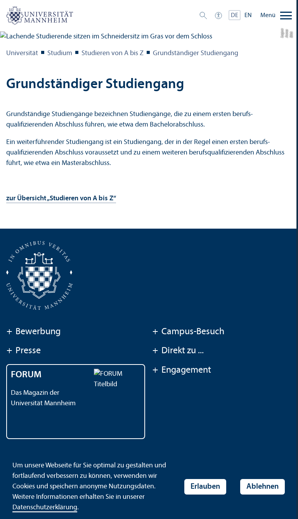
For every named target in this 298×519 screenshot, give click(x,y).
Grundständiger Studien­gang (195, 53)
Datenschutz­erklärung (44, 507)
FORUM (26, 375)
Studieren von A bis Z (112, 53)
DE (234, 15)
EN (248, 15)
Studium (59, 53)
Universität (22, 53)
